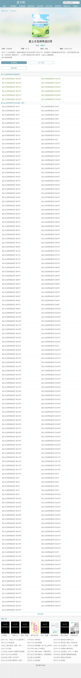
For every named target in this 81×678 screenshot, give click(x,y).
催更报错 (14, 68)
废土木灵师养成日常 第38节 (50, 181)
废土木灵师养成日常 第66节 (50, 238)
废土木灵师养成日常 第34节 (50, 172)
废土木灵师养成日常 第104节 (51, 317)
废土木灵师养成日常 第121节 (11, 354)
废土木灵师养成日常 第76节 (50, 259)
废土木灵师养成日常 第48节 (50, 201)
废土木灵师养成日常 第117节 (11, 346)
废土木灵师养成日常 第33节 (11, 172)
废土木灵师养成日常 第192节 (51, 498)
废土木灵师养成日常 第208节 (51, 531)
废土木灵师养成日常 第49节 (11, 205)
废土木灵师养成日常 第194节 (51, 502)
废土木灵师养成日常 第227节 (11, 573)
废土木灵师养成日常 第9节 (11, 123)
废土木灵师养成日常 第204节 (51, 523)
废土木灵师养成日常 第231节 (11, 581)
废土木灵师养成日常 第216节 (51, 548)
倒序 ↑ (23, 103)
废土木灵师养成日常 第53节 (11, 214)
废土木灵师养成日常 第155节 (11, 424)
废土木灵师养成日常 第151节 (11, 416)
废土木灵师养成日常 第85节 (11, 280)
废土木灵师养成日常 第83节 (11, 276)
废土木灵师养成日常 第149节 (11, 412)
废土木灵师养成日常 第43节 (11, 193)
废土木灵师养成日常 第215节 (11, 548)
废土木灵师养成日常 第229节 (11, 577)
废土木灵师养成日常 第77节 (11, 263)
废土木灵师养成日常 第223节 (11, 564)
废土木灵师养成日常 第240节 (51, 87)
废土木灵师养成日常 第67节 (11, 243)
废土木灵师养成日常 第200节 (51, 515)
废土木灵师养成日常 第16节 (50, 135)
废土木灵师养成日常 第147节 (11, 408)
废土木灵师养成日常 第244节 (51, 79)
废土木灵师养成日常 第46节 (50, 197)
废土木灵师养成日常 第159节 (11, 432)
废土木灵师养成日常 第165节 (11, 445)
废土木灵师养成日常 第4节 (50, 111)
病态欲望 (11, 642)
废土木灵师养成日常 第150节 (51, 412)
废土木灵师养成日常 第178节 (51, 469)
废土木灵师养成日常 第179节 (11, 474)
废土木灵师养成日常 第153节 (11, 420)
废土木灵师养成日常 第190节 (51, 494)
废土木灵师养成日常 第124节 (51, 358)
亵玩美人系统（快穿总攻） (70, 642)
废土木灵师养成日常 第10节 (50, 123)
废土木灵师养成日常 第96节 (50, 300)
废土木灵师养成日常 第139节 (11, 391)
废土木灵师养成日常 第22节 (50, 148)
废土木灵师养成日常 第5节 (11, 115)
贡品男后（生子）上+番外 (69, 645)
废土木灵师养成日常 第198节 (51, 511)
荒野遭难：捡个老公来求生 (43, 645)
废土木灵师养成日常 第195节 (11, 507)
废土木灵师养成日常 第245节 (11, 79)
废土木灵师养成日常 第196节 (51, 507)
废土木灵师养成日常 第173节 (11, 461)
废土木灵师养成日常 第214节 (51, 544)
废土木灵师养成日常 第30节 (50, 164)
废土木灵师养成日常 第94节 (50, 296)
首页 (4, 6)
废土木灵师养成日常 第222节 (51, 560)
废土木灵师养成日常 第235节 (11, 99)
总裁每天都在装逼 (67, 648)
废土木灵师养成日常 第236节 (51, 95)
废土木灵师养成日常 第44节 (50, 193)
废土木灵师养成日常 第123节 (11, 358)
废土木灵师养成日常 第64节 (50, 234)
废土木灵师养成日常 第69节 (11, 247)
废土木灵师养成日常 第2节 (50, 106)
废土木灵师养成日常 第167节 (11, 449)
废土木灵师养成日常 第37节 (11, 181)
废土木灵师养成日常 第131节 (11, 375)
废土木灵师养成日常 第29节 (11, 164)
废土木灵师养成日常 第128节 (51, 366)
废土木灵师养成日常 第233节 (11, 585)
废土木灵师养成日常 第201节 (11, 519)
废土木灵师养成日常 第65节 (11, 238)
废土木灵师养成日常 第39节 (11, 185)
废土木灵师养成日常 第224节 (51, 564)
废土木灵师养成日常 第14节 (50, 131)
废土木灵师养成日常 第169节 (11, 453)
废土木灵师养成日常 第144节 (51, 399)
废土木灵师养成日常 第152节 (51, 416)
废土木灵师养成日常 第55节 (11, 218)
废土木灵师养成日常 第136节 (51, 383)
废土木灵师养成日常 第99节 (11, 309)
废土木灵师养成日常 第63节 (11, 234)
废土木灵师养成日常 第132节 (51, 375)
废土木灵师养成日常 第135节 (11, 383)
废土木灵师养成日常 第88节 (50, 284)
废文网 (5, 11)
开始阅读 (14, 62)
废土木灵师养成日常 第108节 (51, 325)
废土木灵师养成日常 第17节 (11, 139)
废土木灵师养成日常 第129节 (11, 370)
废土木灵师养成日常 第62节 (50, 230)
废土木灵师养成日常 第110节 (50, 329)
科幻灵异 (49, 6)
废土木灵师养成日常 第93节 (11, 296)
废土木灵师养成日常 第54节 (50, 214)
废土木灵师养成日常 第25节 (11, 156)
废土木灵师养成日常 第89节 (11, 288)
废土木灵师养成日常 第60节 (50, 226)
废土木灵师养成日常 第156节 (51, 424)
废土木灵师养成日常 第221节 (11, 560)
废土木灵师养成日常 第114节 (50, 337)
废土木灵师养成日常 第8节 (50, 119)
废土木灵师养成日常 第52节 (50, 210)
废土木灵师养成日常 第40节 (50, 185)
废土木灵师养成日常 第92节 (50, 292)
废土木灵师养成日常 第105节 (11, 321)
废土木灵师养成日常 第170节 (51, 453)
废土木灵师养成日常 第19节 (11, 144)
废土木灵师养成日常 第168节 (51, 449)
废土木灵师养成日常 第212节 (51, 540)
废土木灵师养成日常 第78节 (50, 263)
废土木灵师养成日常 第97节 (11, 304)
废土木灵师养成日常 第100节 (51, 309)
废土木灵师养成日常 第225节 (11, 568)
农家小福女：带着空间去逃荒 (44, 651)
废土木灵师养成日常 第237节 (11, 95)
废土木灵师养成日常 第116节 (50, 342)
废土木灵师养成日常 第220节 (51, 556)
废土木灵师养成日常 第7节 (11, 119)
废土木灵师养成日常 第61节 (11, 230)
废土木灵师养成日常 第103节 (11, 317)
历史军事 (40, 6)
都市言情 (31, 6)
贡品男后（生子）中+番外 (69, 651)
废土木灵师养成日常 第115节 (11, 342)
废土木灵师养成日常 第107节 (11, 325)
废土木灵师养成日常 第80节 (50, 267)
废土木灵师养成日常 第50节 (50, 205)
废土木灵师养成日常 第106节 (51, 321)
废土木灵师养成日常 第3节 (11, 111)
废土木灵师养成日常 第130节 (51, 370)
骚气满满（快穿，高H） (15, 645)
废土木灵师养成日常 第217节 (11, 552)
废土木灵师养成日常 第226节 (51, 568)
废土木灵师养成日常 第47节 (11, 201)
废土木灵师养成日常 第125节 (11, 362)
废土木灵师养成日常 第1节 (11, 106)
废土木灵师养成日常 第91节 (11, 292)
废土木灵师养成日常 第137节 (11, 387)
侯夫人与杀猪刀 (40, 648)
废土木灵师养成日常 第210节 (51, 535)
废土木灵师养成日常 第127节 (11, 366)
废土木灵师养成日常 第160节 (51, 432)
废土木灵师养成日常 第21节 (11, 148)
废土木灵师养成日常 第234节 (51, 99)
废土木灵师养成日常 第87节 (11, 284)
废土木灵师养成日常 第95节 (11, 300)
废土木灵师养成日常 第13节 (11, 131)
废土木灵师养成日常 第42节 (50, 189)
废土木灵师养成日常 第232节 (51, 581)
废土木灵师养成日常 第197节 (11, 511)
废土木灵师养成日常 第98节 (50, 304)
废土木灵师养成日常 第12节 (50, 127)
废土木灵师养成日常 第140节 (51, 391)
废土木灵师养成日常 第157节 (11, 428)
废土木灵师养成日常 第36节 (50, 177)
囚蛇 (9, 648)
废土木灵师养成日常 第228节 (51, 573)
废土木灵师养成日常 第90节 (50, 288)
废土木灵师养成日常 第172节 (51, 457)
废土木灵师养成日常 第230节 (51, 577)
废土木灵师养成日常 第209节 (11, 535)
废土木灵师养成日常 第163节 (11, 441)
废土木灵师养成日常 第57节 (11, 222)
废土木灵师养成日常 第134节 (51, 379)
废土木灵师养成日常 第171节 (11, 457)
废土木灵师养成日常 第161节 (11, 436)
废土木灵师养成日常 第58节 (50, 222)
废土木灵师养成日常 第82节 (50, 271)
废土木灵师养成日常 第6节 (50, 115)
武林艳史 (37, 639)
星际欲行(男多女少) (67, 639)
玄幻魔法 (13, 6)
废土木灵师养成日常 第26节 (50, 156)
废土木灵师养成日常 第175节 (11, 465)
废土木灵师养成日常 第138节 (51, 387)
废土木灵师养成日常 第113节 (11, 337)
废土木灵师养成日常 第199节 (11, 515)
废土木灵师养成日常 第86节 (50, 280)
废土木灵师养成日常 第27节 (11, 160)
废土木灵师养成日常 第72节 (50, 251)
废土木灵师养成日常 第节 (49, 139)
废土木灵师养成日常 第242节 (51, 83)
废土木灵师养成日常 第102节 (51, 313)
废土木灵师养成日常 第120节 (51, 350)
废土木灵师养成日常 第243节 (11, 83)
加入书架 (41, 62)
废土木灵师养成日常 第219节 (11, 556)
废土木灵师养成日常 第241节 (11, 87)
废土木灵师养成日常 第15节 (11, 135)
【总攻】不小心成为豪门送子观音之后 (20, 639)
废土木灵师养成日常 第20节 (50, 144)
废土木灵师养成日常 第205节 (11, 527)
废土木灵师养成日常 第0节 (50, 474)
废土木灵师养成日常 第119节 (11, 350)
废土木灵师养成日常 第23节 (11, 152)
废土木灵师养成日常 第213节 (11, 544)
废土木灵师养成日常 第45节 (11, 197)
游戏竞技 (58, 6)
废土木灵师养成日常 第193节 (11, 502)
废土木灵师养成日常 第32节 (50, 168)
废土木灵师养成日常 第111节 (11, 333)
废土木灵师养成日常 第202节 (51, 519)
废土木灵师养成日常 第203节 (11, 523)
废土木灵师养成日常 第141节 (11, 395)
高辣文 (75, 6)
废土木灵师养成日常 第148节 (51, 408)
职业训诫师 (38, 642)
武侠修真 (22, 6)
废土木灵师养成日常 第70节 (50, 247)
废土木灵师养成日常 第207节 (11, 531)
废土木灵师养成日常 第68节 (50, 243)
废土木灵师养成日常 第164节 (51, 441)
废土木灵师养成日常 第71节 (11, 251)
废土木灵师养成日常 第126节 (51, 362)
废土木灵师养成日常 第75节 (11, 259)
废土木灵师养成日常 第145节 (11, 403)
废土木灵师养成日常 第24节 (50, 152)
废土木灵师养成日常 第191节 (11, 498)
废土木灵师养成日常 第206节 (51, 527)
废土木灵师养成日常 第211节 (11, 540)
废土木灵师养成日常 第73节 (11, 255)
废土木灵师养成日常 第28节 (50, 160)
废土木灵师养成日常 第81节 (11, 271)
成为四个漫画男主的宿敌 (16, 651)
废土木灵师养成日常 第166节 (51, 445)
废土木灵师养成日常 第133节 (11, 379)
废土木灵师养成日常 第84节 (50, 276)
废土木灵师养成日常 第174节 (51, 461)
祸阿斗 (42, 45)
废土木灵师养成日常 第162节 (51, 436)
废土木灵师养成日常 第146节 (51, 403)
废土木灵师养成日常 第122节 (51, 354)
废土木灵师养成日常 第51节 (11, 210)
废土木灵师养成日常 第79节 (11, 267)
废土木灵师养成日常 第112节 (50, 333)
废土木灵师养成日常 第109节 (11, 329)
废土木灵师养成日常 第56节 (50, 218)
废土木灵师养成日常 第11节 (11, 127)
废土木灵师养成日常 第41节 (11, 189)
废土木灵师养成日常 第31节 (11, 168)
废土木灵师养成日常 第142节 (51, 395)
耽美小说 (67, 6)
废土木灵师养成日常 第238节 (51, 91)
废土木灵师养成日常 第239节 (11, 91)
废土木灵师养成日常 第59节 (11, 226)
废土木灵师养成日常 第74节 (50, 255)
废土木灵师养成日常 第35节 (11, 177)
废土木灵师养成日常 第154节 (51, 420)
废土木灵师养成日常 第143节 (11, 399)
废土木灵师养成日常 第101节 (11, 313)
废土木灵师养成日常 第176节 (51, 465)
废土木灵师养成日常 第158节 (51, 428)
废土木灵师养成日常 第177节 (11, 469)
